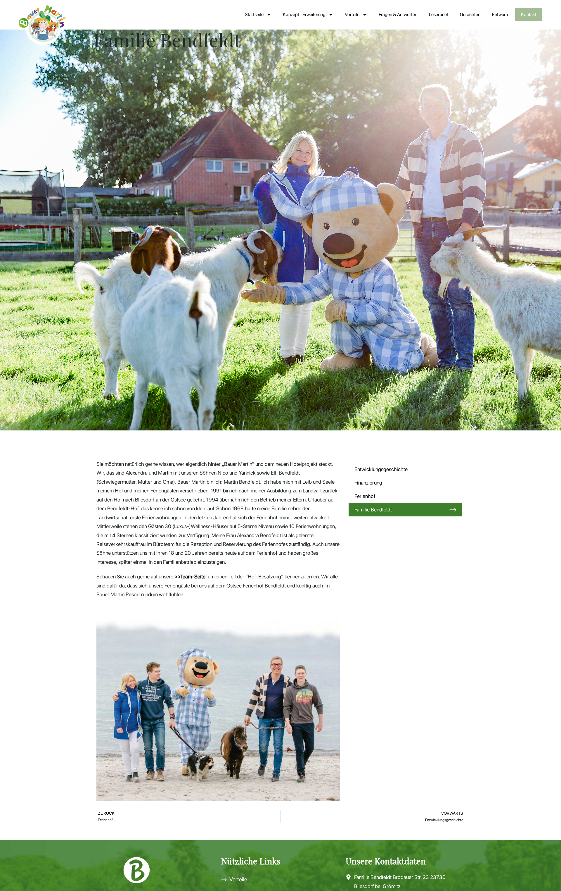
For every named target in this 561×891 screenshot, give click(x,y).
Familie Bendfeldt (373, 509)
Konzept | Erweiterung (304, 14)
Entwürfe (500, 14)
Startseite (254, 14)
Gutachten (470, 14)
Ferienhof (364, 496)
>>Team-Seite (189, 576)
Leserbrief (438, 14)
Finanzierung (368, 483)
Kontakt (528, 14)
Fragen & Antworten (398, 14)
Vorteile (352, 14)
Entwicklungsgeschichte (381, 469)
